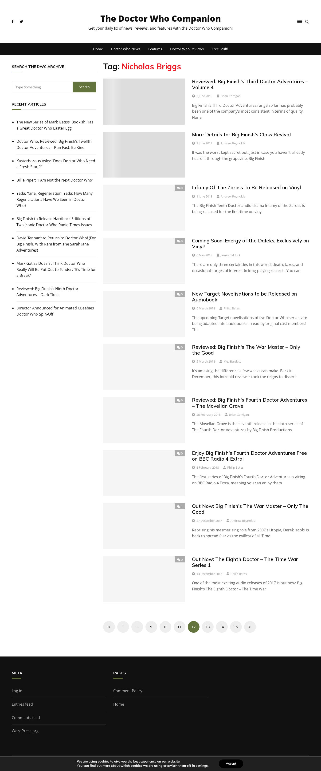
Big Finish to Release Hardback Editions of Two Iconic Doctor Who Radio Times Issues (54, 221)
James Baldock (231, 255)
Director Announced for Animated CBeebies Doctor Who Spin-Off (55, 311)
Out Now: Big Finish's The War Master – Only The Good (250, 509)
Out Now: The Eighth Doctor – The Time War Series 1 (245, 562)
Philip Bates (231, 308)
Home (98, 49)
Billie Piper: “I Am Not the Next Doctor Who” (55, 180)
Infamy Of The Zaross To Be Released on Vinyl (246, 187)
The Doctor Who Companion (160, 18)
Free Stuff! (220, 49)
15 (236, 627)
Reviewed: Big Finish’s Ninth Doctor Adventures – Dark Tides (47, 291)
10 (165, 627)
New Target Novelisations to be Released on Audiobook (244, 297)
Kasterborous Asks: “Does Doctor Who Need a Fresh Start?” (55, 164)
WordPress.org (25, 730)
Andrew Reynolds (233, 143)
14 (222, 627)
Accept (231, 763)
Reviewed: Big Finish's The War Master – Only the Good (246, 350)
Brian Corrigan (231, 96)
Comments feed (26, 717)
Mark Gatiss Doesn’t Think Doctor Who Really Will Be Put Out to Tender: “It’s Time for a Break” (56, 269)
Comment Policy (127, 690)
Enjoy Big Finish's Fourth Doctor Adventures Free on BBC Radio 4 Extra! (249, 456)
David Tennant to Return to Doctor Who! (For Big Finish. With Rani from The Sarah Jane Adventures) (56, 244)
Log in (17, 690)
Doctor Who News (125, 49)
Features (155, 49)
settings (202, 766)
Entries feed (22, 704)
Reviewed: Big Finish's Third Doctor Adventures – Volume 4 (250, 84)
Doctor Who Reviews (187, 49)
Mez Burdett (232, 361)
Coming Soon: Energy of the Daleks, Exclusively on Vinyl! (250, 243)
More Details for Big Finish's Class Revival (241, 134)
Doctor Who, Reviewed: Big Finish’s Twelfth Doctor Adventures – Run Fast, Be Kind (54, 144)
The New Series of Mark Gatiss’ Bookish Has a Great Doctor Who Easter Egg (54, 125)
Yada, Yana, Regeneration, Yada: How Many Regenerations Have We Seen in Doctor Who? (54, 199)
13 (208, 627)
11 (179, 627)
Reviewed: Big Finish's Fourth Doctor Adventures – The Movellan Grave (249, 403)
